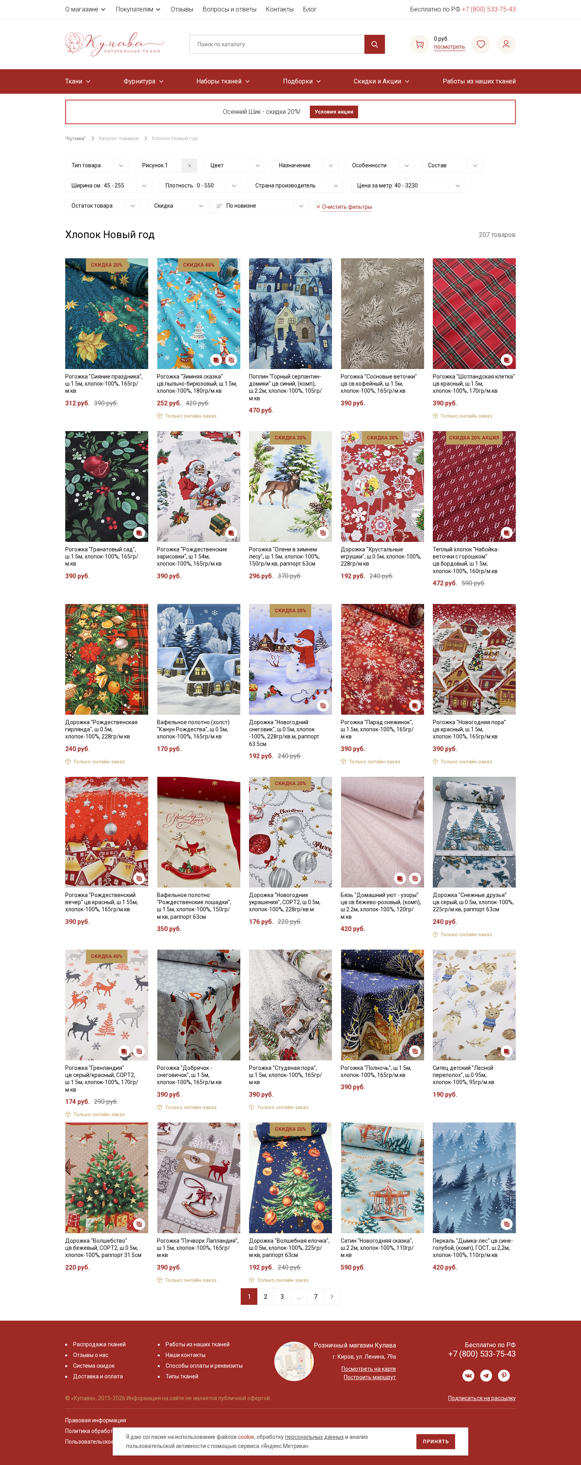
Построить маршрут (370, 1377)
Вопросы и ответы (230, 9)
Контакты (280, 9)
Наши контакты (186, 1355)
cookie (246, 1437)
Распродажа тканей (99, 1344)
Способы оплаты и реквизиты (204, 1366)
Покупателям (134, 9)
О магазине (81, 9)
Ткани (73, 81)
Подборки (298, 81)
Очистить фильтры (347, 207)
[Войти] (506, 44)
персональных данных (314, 1437)
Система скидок (94, 1366)
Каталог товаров (119, 138)
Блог (310, 9)
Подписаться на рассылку (482, 1398)
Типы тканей (182, 1376)
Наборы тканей (218, 81)
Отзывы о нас (90, 1355)
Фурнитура (139, 81)
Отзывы (182, 9)
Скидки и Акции (377, 81)
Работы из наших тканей (479, 81)
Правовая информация (95, 1420)
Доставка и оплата (98, 1376)
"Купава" (75, 138)
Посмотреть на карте (368, 1369)
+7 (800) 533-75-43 (489, 9)
